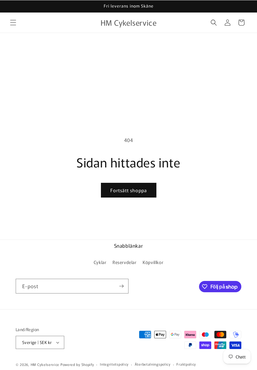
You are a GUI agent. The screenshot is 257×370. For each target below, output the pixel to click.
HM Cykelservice (45, 364)
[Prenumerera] (121, 286)
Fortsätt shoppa (128, 190)
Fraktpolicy (186, 364)
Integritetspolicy (114, 364)
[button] (13, 22)
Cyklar (100, 262)
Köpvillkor (153, 262)
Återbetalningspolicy (152, 364)
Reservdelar (125, 262)
